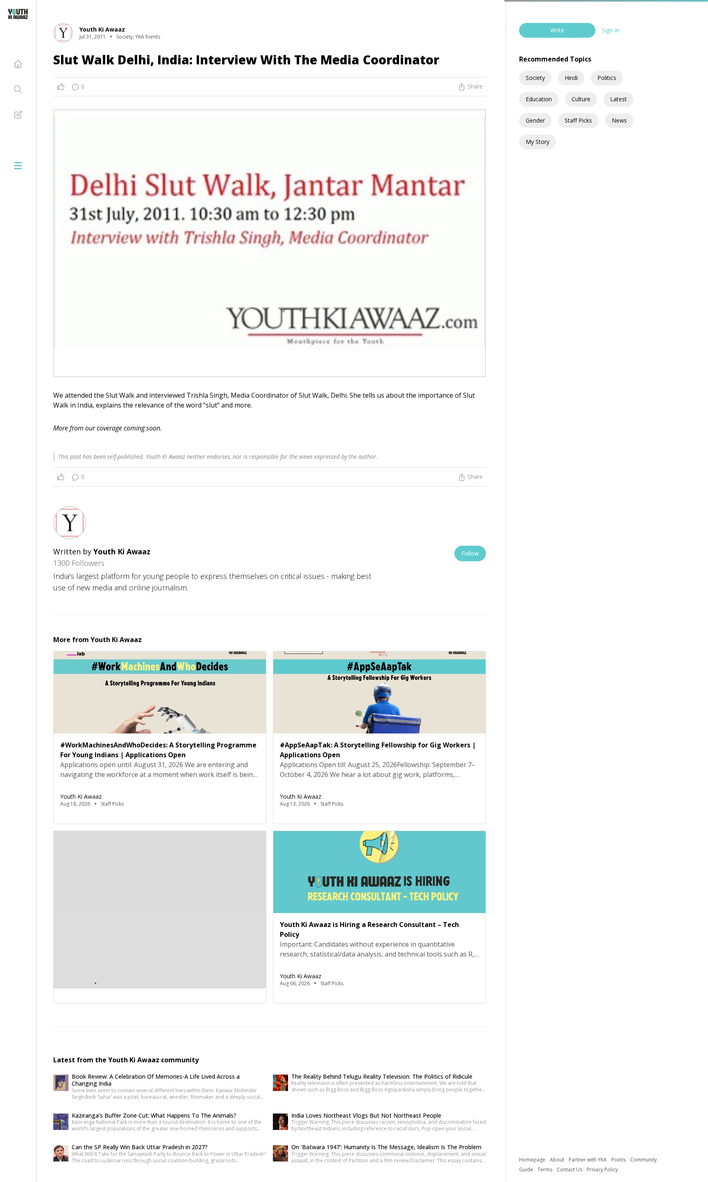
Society (535, 78)
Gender (535, 120)
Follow (470, 553)
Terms (546, 1169)
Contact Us (570, 1169)
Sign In (611, 30)
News (619, 120)
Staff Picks (578, 120)
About (557, 1159)
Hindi (571, 78)
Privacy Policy (602, 1169)
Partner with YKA (588, 1159)
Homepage (533, 1159)
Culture (581, 99)
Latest (618, 99)
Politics (606, 78)
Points (619, 1159)
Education (539, 99)
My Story (537, 142)
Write (557, 30)
